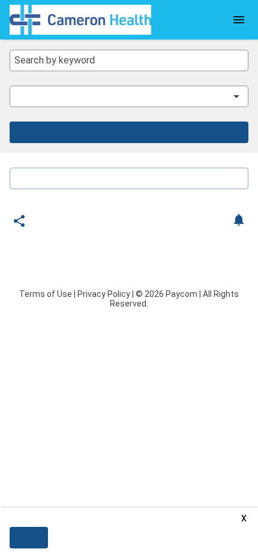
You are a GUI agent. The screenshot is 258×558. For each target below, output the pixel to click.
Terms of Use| (47, 294)
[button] (121, 96)
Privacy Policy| (105, 294)
